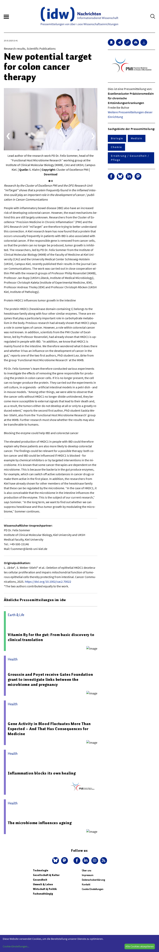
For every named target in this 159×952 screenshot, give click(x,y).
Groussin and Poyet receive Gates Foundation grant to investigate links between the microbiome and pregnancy (50, 679)
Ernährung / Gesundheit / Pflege (130, 158)
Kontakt (86, 884)
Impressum (87, 875)
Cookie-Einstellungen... (16, 946)
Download (50, 174)
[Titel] (111, 42)
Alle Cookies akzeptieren (139, 946)
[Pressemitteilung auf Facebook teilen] (111, 176)
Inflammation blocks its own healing (42, 773)
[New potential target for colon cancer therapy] (119, 42)
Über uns (86, 870)
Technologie (40, 870)
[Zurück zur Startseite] (79, 16)
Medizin (136, 138)
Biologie (117, 138)
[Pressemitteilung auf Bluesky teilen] (120, 176)
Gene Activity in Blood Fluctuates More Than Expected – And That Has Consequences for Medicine (49, 729)
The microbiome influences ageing (40, 823)
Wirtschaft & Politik (45, 889)
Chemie (116, 147)
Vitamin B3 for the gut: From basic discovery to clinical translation (51, 637)
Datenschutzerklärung (93, 879)
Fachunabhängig (43, 894)
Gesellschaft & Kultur (46, 875)
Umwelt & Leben (43, 884)
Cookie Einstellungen (92, 889)
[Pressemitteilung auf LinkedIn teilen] (129, 176)
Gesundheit (40, 880)
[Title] (127, 42)
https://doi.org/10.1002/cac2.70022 (48, 581)
